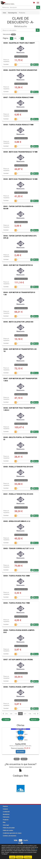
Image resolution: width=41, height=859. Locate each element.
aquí (36, 849)
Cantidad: (6, 64)
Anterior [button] (17, 759)
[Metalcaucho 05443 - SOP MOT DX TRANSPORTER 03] (20, 271)
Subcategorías (12, 13)
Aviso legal (6, 825)
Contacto (5, 809)
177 (25, 714)
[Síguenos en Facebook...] (22, 843)
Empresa (5, 806)
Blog (4, 822)
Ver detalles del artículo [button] (21, 56)
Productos (5, 819)
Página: (6, 38)
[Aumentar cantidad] (31, 64)
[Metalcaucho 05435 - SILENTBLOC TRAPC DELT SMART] (20, 49)
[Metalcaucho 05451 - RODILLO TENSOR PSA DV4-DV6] (20, 500)
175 (16, 714)
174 (11, 714)
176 (20, 714)
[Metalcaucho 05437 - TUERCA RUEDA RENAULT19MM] (20, 103)
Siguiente (34, 719)
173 (6, 714)
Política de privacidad (8, 828)
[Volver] (3, 713)
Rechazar (19, 857)
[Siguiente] (38, 713)
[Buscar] (38, 7)
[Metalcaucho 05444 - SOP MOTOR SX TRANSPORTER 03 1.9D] (20, 301)
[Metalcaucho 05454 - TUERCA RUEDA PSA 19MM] (20, 582)
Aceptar (12, 857)
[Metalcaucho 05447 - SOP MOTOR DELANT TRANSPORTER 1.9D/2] (20, 387)
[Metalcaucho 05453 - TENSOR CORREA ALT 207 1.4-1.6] (20, 555)
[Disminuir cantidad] (15, 64)
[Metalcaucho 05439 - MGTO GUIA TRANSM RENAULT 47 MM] (20, 158)
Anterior (6, 719)
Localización (6, 811)
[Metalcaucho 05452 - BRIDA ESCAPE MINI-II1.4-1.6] (20, 527)
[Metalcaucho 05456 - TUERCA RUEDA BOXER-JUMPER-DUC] (20, 638)
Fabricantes (6, 817)
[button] (11, 38)
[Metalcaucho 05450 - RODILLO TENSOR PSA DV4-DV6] (20, 473)
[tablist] (20, 743)
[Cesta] (34, 2)
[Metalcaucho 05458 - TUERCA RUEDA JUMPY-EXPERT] (20, 693)
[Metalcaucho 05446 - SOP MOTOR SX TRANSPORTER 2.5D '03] (20, 357)
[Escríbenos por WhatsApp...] (19, 843)
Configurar (28, 857)
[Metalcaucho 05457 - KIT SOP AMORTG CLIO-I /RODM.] (20, 666)
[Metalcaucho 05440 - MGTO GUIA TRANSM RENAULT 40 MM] (20, 185)
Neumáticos (6, 814)
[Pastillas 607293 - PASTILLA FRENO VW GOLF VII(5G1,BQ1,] (20, 735)
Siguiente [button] (24, 759)
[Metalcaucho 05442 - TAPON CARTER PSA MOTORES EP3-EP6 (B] (20, 244)
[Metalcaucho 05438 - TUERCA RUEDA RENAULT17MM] (20, 131)
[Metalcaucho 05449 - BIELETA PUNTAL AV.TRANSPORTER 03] (20, 446)
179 (34, 714)
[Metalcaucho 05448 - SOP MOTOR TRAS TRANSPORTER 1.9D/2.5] (20, 416)
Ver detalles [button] (20, 751)
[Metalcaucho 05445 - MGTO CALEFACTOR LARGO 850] (20, 328)
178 (30, 714)
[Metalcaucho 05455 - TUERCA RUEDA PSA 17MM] (20, 609)
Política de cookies (8, 830)
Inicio (4, 13)
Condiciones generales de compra (12, 833)
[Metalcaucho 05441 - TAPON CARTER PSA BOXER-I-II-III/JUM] (20, 215)
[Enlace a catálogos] (20, 788)
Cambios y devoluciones (9, 836)
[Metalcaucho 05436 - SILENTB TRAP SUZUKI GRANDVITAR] (20, 76)
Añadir (36, 64)
